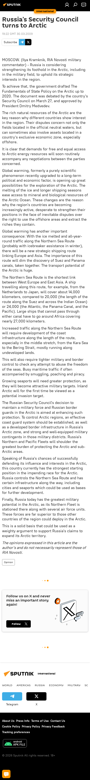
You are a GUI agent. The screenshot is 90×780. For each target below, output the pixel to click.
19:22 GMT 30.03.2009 (17, 34)
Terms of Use (40, 721)
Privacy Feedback (53, 726)
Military (74, 685)
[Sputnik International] (12, 6)
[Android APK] (15, 744)
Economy (56, 685)
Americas (24, 685)
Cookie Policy (11, 726)
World (7, 685)
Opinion (8, 562)
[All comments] (6, 774)
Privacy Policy (31, 726)
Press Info (23, 721)
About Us (8, 721)
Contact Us (57, 721)
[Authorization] (67, 4)
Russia (40, 685)
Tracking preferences (16, 732)
